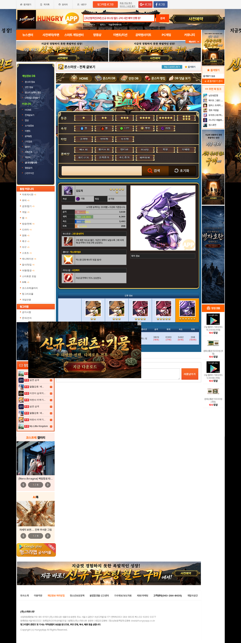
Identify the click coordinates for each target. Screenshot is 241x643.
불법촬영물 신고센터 (99, 595)
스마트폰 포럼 (29, 276)
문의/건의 (27, 318)
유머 (25, 200)
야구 (25, 247)
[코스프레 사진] (36, 458)
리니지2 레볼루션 (216, 120)
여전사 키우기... (37, 400)
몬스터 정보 (30, 82)
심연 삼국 (34, 380)
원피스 (103, 24)
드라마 (27, 229)
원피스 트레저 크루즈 (216, 105)
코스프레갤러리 (30, 288)
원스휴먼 (212, 125)
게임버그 (28, 157)
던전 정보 (29, 87)
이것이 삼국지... (37, 393)
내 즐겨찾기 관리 (213, 81)
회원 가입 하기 (126, 3)
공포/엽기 (28, 206)
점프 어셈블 (213, 110)
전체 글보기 (87, 67)
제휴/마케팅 (142, 595)
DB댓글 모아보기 (32, 98)
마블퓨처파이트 (115, 24)
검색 (162, 18)
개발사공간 (192, 595)
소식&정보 (29, 125)
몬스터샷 (70, 67)
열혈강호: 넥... (37, 386)
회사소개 (24, 595)
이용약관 (38, 595)
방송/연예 (28, 223)
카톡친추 (28, 152)
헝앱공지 (28, 168)
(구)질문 (28, 141)
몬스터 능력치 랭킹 (33, 92)
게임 (25, 212)
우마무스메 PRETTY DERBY (216, 115)
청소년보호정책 (77, 595)
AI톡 (25, 282)
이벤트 (28, 131)
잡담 (27, 120)
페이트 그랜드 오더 (216, 100)
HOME (28, 110)
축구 (25, 241)
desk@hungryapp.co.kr (143, 620)
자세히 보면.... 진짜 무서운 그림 (35, 529)
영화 (25, 235)
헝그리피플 (27, 294)
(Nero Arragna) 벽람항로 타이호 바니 (39, 478)
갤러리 (28, 147)
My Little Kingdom (39, 426)
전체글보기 (30, 115)
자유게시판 (29, 194)
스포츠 (27, 253)
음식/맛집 (28, 264)
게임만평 (26, 299)
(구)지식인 (29, 173)
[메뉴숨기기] (193, 41)
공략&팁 (28, 136)
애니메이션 (29, 259)
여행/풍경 (28, 270)
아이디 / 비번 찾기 (127, 6)
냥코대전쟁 (213, 95)
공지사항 (26, 312)
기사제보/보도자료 (123, 595)
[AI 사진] (36, 513)
